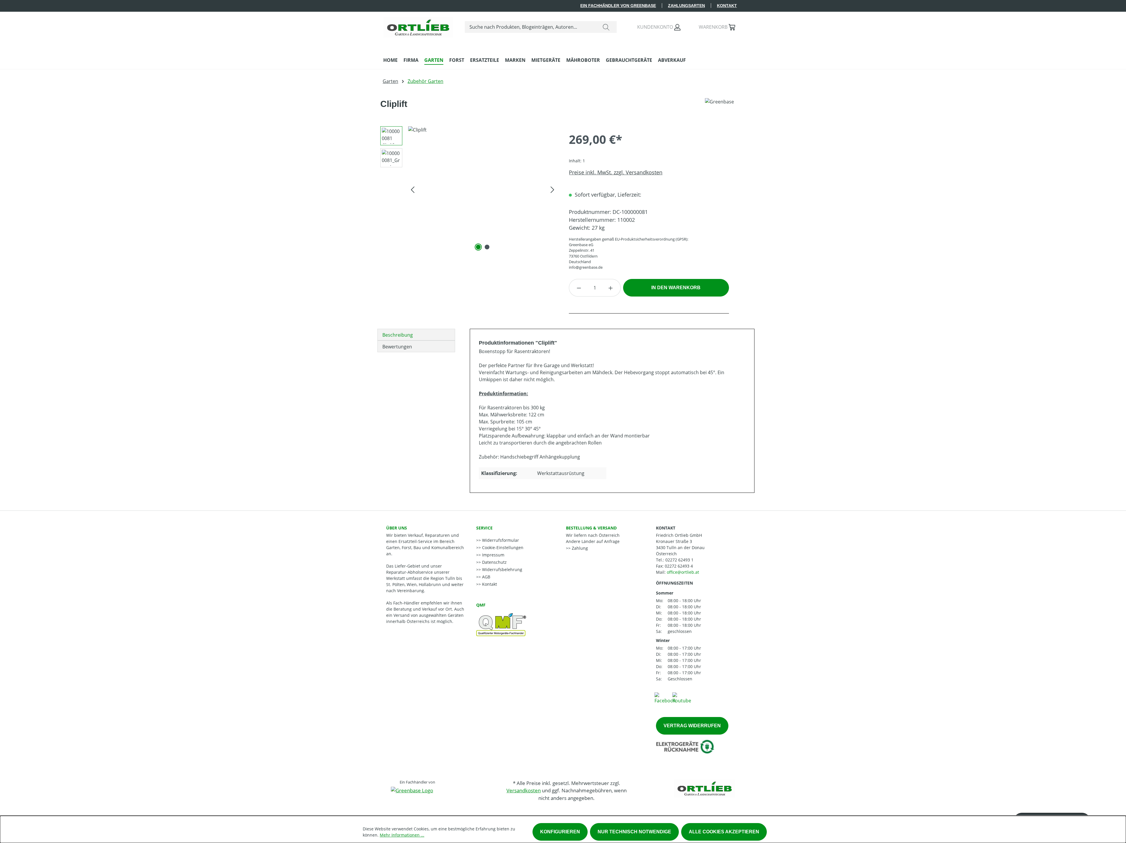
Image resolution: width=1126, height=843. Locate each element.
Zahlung (579, 548)
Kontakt (727, 5)
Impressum (492, 555)
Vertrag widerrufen (692, 725)
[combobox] (530, 27)
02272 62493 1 (679, 560)
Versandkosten (523, 790)
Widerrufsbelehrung (501, 569)
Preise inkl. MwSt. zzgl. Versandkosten (615, 172)
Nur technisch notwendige (634, 831)
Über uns (396, 528)
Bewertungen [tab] (397, 346)
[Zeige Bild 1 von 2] (478, 247)
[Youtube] (681, 697)
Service (484, 528)
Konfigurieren (560, 831)
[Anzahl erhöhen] (611, 288)
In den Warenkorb (676, 287)
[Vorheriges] (412, 189)
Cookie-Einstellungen (502, 547)
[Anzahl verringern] (579, 288)
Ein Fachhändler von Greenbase (618, 5)
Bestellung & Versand (591, 528)
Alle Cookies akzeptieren (724, 831)
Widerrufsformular (500, 540)
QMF (481, 605)
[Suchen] (606, 27)
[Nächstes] (552, 189)
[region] (466, 189)
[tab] (416, 334)
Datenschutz (494, 562)
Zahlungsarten (686, 5)
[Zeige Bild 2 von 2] (487, 247)
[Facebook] (665, 697)
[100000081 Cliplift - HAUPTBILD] (482, 189)
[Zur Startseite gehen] (418, 26)
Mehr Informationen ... (402, 835)
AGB (485, 577)
